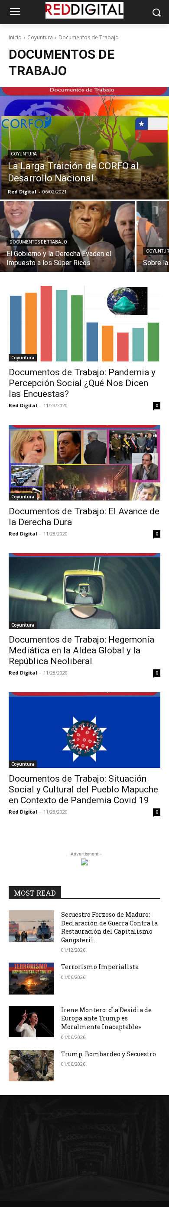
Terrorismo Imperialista (100, 967)
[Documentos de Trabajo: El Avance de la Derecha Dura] (84, 463)
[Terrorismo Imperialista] (31, 979)
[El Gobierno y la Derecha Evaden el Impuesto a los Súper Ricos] (67, 236)
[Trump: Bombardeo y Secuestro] (31, 1066)
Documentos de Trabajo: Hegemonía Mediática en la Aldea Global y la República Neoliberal (81, 650)
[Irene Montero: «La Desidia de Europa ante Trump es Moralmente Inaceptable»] (31, 1022)
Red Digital (23, 405)
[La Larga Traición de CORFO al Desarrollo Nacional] (84, 143)
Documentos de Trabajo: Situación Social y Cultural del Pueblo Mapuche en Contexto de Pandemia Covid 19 (83, 789)
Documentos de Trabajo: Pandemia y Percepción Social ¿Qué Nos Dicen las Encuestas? (82, 383)
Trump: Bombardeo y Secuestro (108, 1054)
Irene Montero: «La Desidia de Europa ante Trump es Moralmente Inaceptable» (106, 1018)
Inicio (15, 37)
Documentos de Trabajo (38, 242)
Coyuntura (40, 37)
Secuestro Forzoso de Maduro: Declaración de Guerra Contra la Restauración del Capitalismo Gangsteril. (109, 927)
